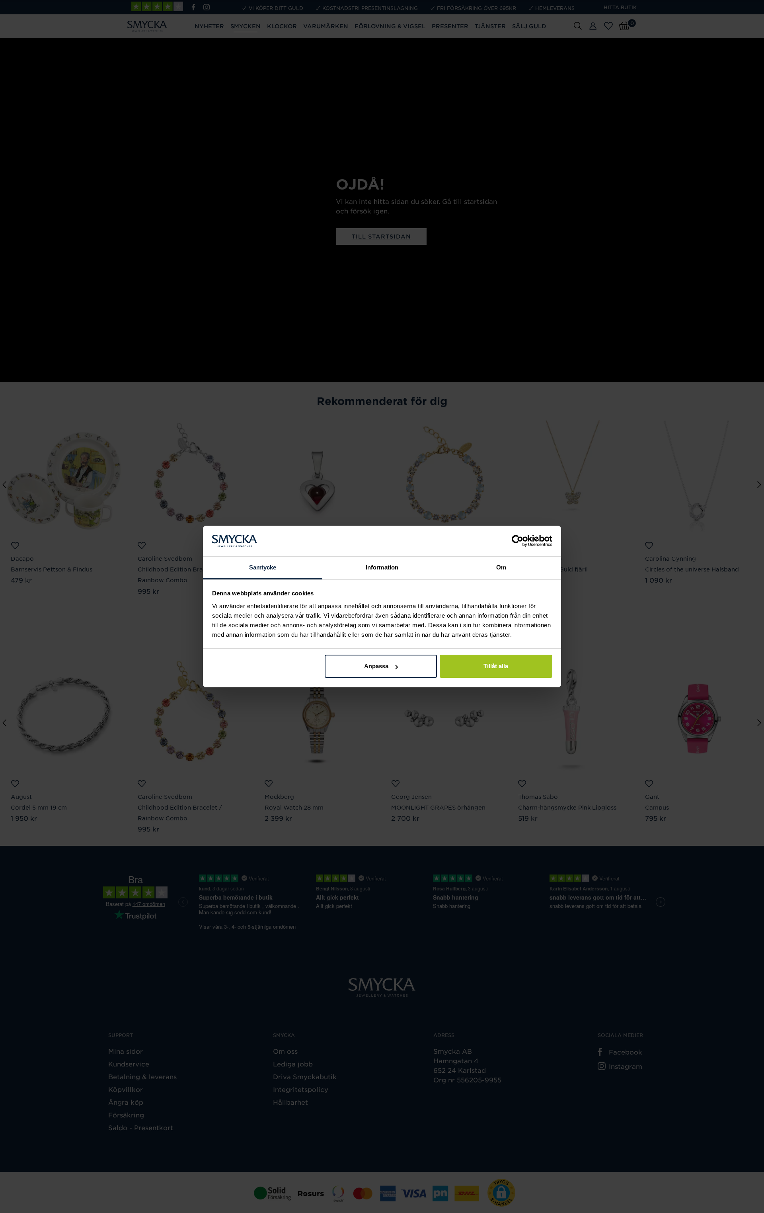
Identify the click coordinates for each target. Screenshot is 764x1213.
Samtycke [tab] (263, 567)
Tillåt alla (495, 666)
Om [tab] (501, 567)
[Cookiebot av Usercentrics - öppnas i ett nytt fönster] (517, 541)
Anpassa (376, 666)
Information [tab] (382, 567)
